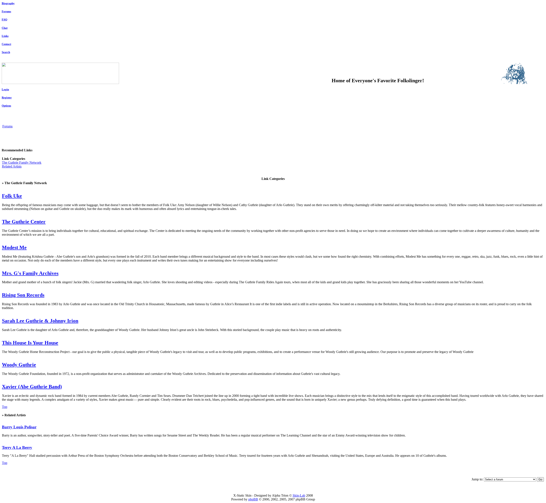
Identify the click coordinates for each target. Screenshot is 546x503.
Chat (4, 27)
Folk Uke (12, 196)
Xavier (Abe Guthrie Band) (32, 386)
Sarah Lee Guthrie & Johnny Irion (40, 321)
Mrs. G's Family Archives (30, 273)
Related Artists (12, 166)
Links (5, 36)
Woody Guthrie (19, 364)
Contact (6, 44)
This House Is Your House (30, 342)
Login (5, 89)
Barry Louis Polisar (19, 427)
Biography (8, 3)
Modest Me (14, 247)
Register (7, 97)
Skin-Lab (299, 495)
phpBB (253, 499)
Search (6, 52)
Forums (6, 11)
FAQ (4, 19)
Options (6, 105)
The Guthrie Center (24, 221)
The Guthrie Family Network (21, 162)
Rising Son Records (23, 295)
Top (4, 407)
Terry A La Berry (17, 447)
